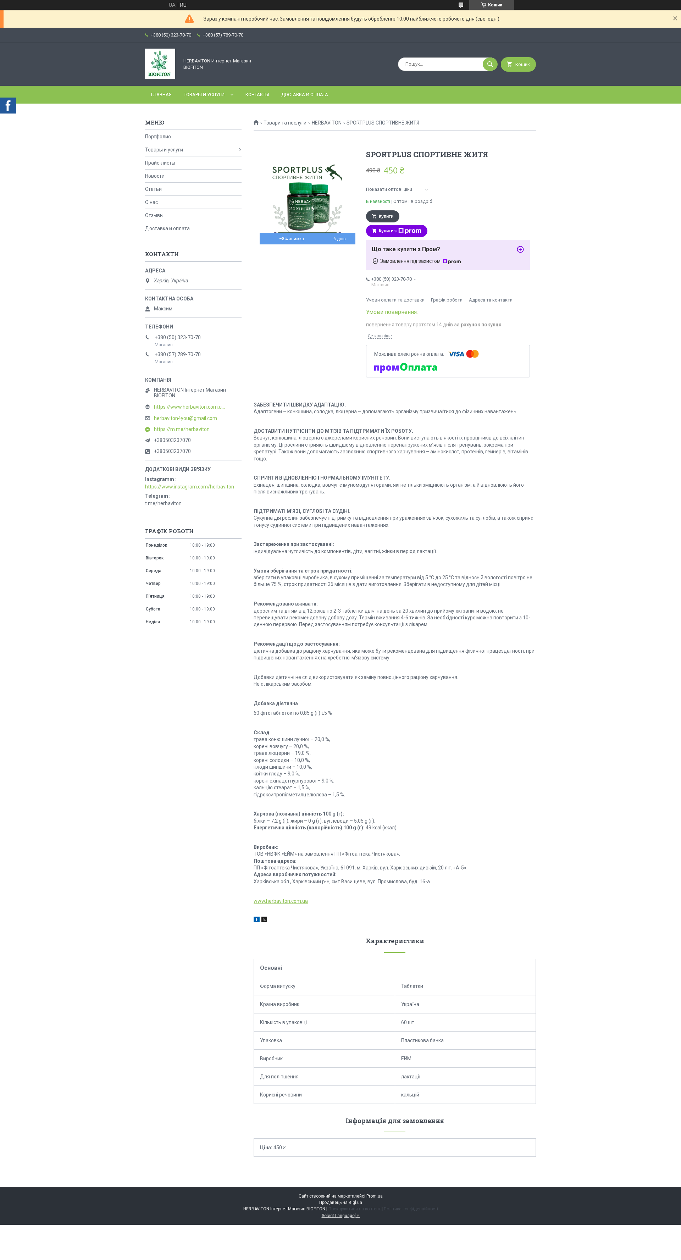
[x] (264, 920)
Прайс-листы (160, 163)
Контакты (257, 94)
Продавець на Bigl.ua (340, 1202)
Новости (155, 176)
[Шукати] (490, 64)
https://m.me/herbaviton (182, 429)
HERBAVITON (327, 123)
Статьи (153, 189)
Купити (386, 216)
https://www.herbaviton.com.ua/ (189, 407)
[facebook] (257, 920)
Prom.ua (374, 1196)
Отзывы (154, 215)
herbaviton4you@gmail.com (185, 418)
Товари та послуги (285, 123)
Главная (161, 94)
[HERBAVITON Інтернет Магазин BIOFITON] (160, 77)
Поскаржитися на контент (354, 1208)
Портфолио (158, 136)
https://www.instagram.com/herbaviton (189, 487)
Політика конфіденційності (411, 1208)
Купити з (388, 230)
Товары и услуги (204, 94)
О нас (151, 202)
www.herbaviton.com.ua (281, 901)
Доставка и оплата (304, 94)
